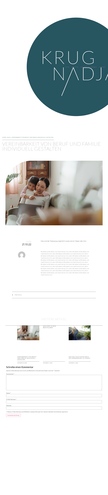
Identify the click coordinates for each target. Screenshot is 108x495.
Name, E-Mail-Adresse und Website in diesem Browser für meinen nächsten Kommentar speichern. (37, 411)
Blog (9, 137)
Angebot (94, 67)
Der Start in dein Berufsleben (49, 327)
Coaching (83, 67)
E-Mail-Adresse (11, 399)
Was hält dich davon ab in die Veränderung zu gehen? (79, 357)
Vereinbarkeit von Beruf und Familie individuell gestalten (26, 358)
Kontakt (102, 67)
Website (8, 405)
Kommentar (10, 374)
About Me (75, 67)
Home (67, 67)
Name (8, 393)
